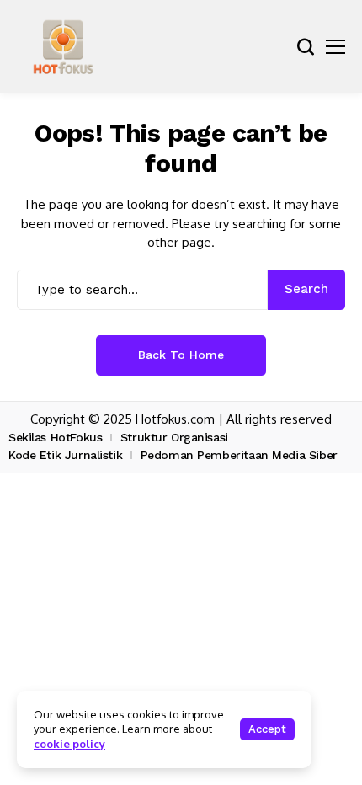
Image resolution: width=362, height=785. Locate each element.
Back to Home (181, 354)
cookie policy (69, 743)
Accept (267, 729)
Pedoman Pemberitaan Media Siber (239, 455)
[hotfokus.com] (63, 46)
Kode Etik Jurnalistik (65, 455)
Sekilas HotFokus (55, 437)
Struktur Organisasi (174, 437)
